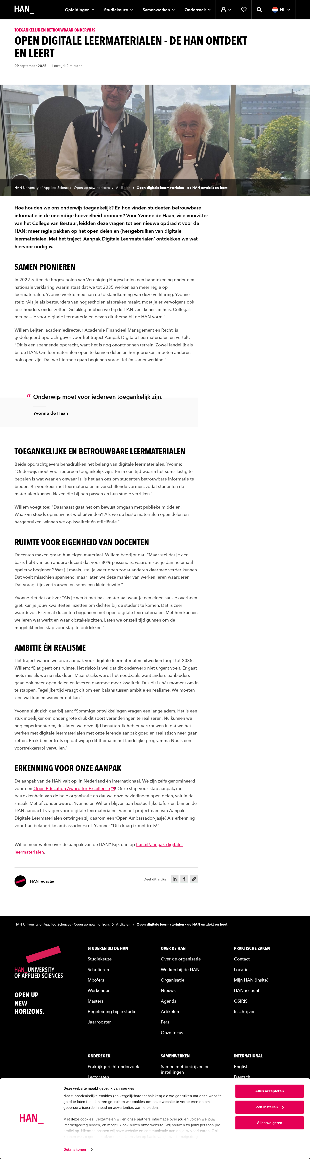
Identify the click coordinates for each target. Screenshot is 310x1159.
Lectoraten (98, 1076)
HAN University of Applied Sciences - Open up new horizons (62, 188)
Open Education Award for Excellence (71, 788)
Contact (242, 958)
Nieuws (168, 990)
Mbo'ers (96, 980)
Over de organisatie (181, 958)
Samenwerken (156, 9)
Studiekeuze (116, 9)
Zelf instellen (267, 1107)
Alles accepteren (269, 1091)
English (241, 1066)
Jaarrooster (99, 1021)
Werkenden (99, 990)
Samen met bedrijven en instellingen (185, 1069)
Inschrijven (245, 1011)
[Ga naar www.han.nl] (24, 10)
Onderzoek (195, 9)
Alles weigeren (269, 1123)
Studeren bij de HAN (108, 948)
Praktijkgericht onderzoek (113, 1066)
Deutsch (242, 1076)
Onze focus (172, 1032)
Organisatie (172, 980)
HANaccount (246, 990)
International (248, 1056)
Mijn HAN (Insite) (251, 980)
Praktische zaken (252, 948)
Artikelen (123, 188)
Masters (95, 1001)
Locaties (242, 969)
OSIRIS (241, 1001)
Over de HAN (173, 948)
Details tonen (74, 1149)
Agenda (169, 1001)
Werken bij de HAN (180, 969)
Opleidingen (77, 9)
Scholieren (98, 969)
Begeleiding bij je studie (112, 1011)
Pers (165, 1021)
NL (282, 9)
